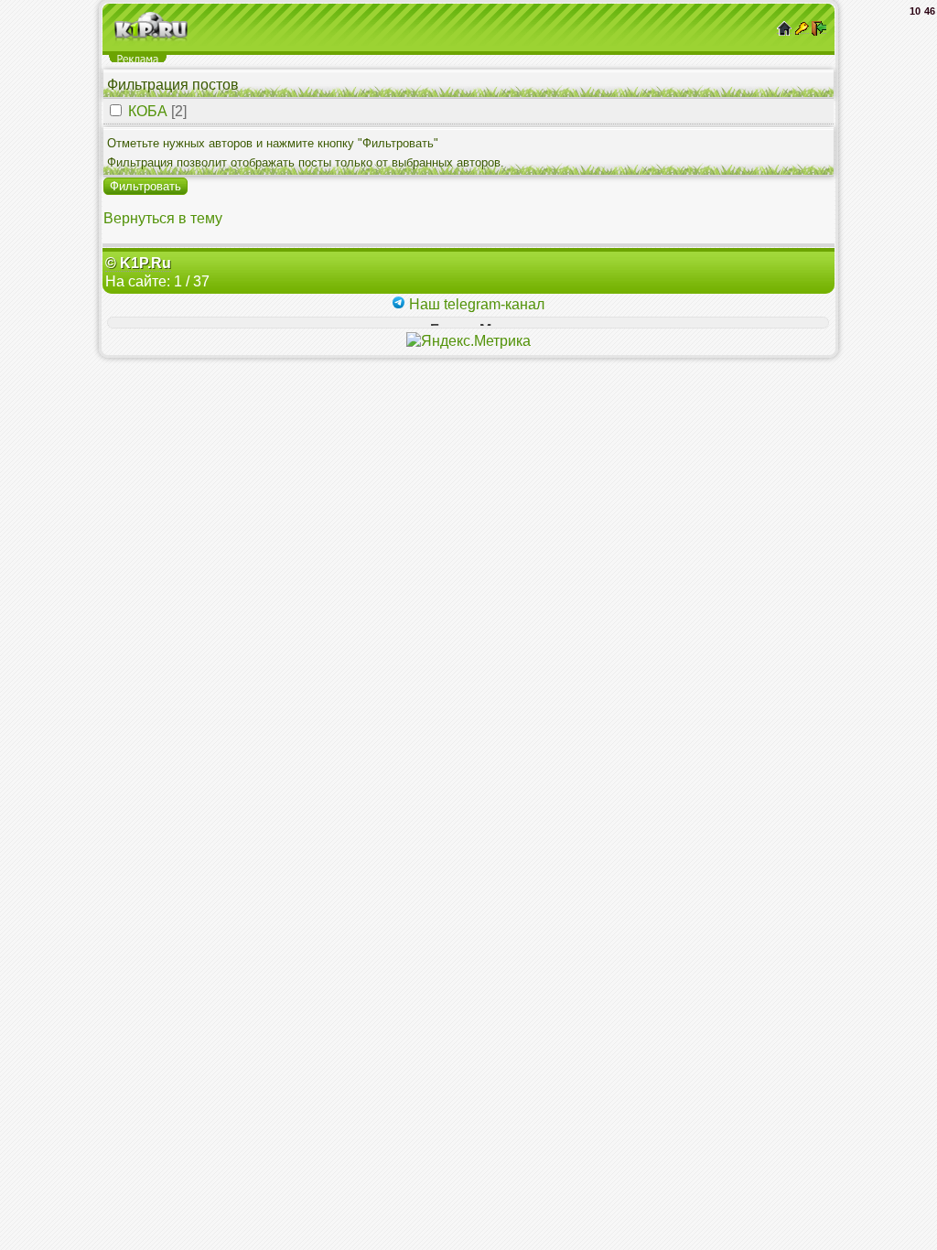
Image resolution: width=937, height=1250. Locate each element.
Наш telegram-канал (474, 304)
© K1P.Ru (138, 263)
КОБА (147, 111)
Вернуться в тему (162, 218)
